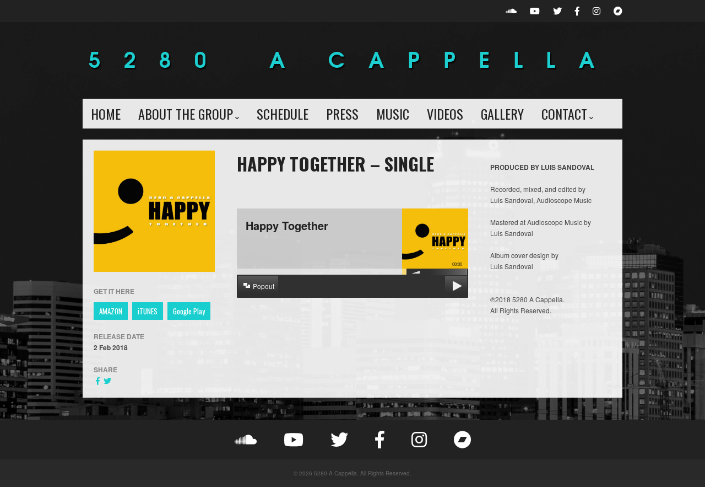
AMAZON (110, 311)
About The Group (185, 114)
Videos (445, 114)
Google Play (189, 311)
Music (392, 114)
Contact (564, 114)
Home (106, 114)
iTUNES (148, 311)
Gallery (502, 114)
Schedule (282, 114)
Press (342, 114)
